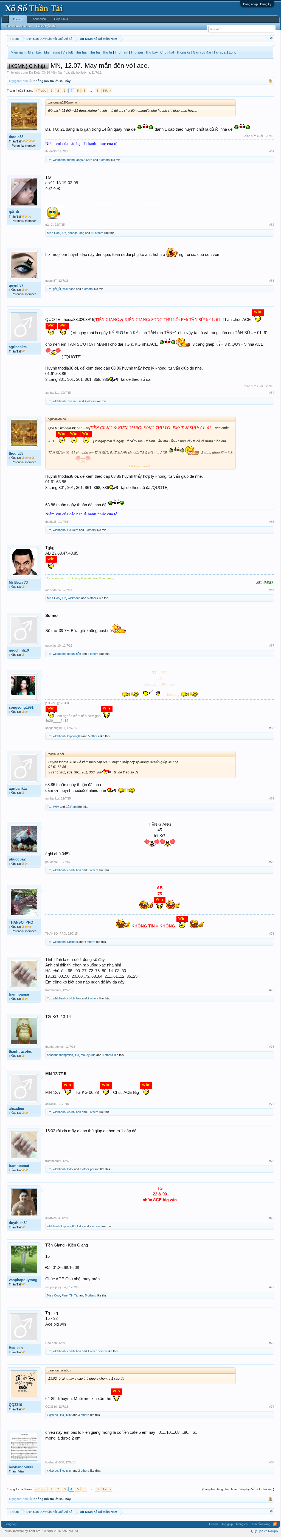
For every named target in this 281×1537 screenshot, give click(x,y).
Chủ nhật (167, 52)
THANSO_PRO (21, 922)
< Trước (40, 90)
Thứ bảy (151, 52)
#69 (271, 798)
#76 (271, 1218)
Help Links (61, 19)
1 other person (89, 1169)
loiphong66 (74, 736)
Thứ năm (121, 52)
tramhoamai (19, 994)
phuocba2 (17, 859)
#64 (271, 392)
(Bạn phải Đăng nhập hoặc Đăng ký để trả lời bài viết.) (238, 1489)
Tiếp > (107, 90)
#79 (271, 1406)
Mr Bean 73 (18, 582)
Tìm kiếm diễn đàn (18, 26)
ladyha (85, 72)
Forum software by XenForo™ (41, 1531)
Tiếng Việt (10, 1524)
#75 (271, 1160)
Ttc (49, 159)
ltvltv (56, 806)
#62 (271, 224)
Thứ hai (81, 52)
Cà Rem (72, 530)
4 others (87, 288)
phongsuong (76, 232)
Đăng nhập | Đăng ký (257, 4)
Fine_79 (67, 1295)
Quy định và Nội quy (264, 1531)
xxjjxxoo (52, 1414)
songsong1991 (21, 707)
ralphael (72, 941)
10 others (97, 232)
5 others (92, 598)
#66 (271, 589)
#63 (271, 280)
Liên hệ (214, 1524)
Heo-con (16, 1348)
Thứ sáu (137, 52)
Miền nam (18, 52)
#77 (271, 1287)
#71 (271, 933)
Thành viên (38, 19)
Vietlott (68, 52)
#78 (271, 1343)
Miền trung (52, 52)
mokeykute (88, 1055)
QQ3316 (15, 1405)
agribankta (18, 347)
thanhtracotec (20, 1051)
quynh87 (16, 285)
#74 (271, 1103)
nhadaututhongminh (60, 1055)
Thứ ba (94, 52)
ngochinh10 (19, 650)
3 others (93, 870)
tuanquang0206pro (79, 159)
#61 (271, 151)
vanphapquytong (23, 1280)
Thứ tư (107, 52)
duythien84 (18, 1223)
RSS (275, 1524)
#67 (271, 645)
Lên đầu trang (261, 1524)
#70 (271, 861)
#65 (271, 521)
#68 (271, 728)
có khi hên (74, 653)
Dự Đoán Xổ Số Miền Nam (46, 72)
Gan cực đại (202, 52)
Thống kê (183, 52)
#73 (271, 1046)
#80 (271, 1462)
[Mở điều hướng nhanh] (270, 38)
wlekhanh (59, 159)
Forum (18, 19)
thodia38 (16, 137)
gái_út (14, 212)
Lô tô (232, 52)
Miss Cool (53, 232)
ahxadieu (16, 1108)
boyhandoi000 (21, 1467)
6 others (104, 159)
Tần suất (219, 52)
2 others (93, 998)
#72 (271, 990)
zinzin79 (72, 401)
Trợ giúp (227, 1524)
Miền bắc (35, 52)
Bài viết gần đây (46, 26)
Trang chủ (242, 1524)
